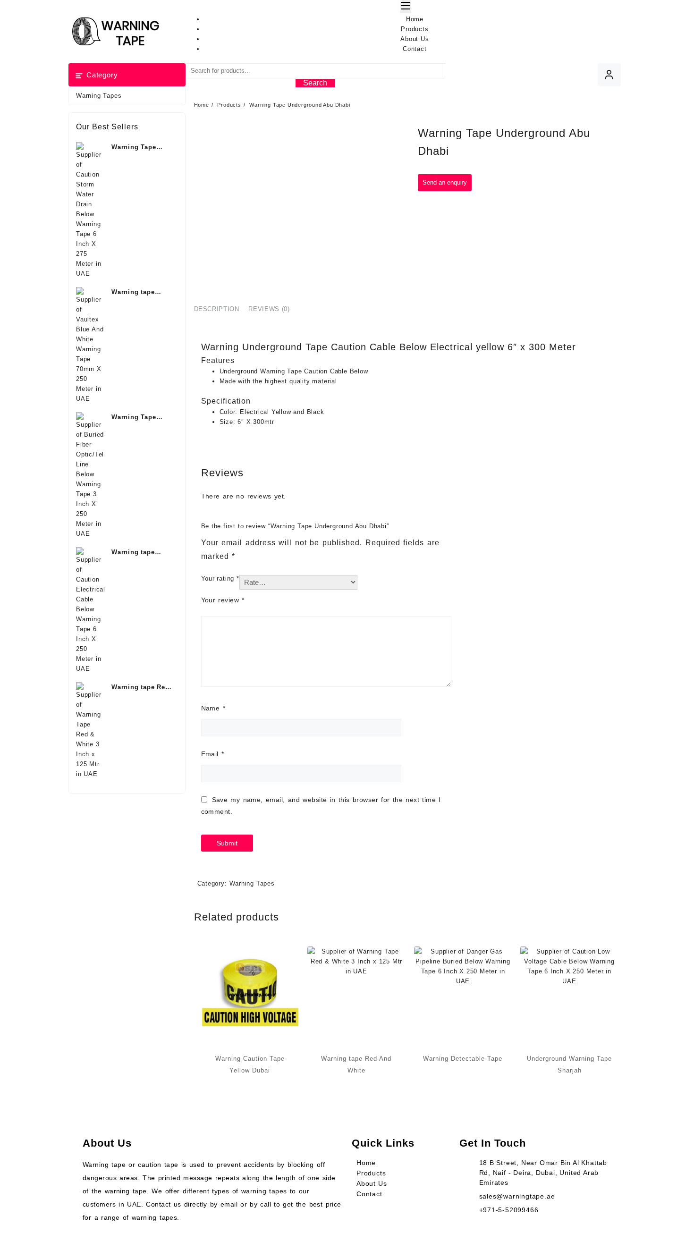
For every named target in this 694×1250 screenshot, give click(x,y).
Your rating (220, 578)
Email (212, 754)
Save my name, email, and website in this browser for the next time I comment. (321, 805)
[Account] (609, 74)
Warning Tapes (98, 95)
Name (213, 708)
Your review (223, 600)
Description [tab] (216, 308)
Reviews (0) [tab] (268, 308)
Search (315, 83)
